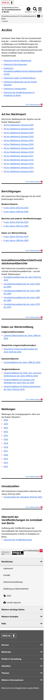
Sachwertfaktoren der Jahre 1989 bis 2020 (22, 362)
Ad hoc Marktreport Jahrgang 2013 (19, 171)
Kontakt (6, 575)
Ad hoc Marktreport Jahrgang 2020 (19, 144)
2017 (6, 451)
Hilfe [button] (3, 624)
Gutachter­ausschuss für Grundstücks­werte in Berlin (18, 17)
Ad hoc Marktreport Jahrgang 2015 (19, 164)
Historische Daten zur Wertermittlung (19, 78)
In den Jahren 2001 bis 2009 (16, 226)
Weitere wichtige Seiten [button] (12, 609)
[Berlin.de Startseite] (7, 3)
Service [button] (5, 645)
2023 (6, 428)
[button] (40, 16)
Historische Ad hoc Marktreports (17, 61)
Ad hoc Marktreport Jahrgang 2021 (19, 140)
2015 (6, 459)
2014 (6, 463)
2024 (6, 424)
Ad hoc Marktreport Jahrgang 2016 (19, 160)
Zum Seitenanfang (33, 104)
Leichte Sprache (14, 603)
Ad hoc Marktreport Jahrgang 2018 (19, 152)
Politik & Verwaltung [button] (11, 659)
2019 (6, 443)
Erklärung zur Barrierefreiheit (15, 589)
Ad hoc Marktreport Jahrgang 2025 (19, 125)
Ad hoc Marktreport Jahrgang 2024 (19, 129)
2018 (6, 447)
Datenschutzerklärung (12, 582)
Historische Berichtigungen (15, 64)
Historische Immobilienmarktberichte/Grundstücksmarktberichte (23, 71)
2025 (6, 420)
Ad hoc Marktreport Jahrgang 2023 (19, 133)
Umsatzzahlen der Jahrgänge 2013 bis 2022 (23, 497)
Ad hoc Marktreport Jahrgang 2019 (19, 148)
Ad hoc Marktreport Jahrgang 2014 (19, 168)
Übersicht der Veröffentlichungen (18, 540)
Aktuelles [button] (6, 666)
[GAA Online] (12, 553)
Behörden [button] (6, 652)
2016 (6, 455)
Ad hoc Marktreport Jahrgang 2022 (19, 137)
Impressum (8, 568)
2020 (6, 439)
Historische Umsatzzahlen (15, 89)
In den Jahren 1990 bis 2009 (16, 240)
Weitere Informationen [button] (12, 680)
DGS (9, 596)
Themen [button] (5, 673)
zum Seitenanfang (31, 551)
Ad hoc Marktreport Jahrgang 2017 (19, 156)
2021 (6, 436)
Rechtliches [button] (7, 562)
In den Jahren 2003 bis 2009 (16, 212)
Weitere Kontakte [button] (9, 616)
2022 (6, 432)
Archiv (5, 21)
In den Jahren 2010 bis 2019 (16, 208)
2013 (6, 466)
